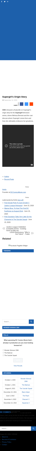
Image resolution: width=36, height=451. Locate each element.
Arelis (4, 189)
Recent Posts (9, 179)
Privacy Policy (6, 442)
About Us (5, 437)
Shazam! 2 (25, 399)
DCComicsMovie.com (18, 192)
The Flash (26, 396)
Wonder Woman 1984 (11, 350)
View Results (18, 366)
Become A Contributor (9, 439)
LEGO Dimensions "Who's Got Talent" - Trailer (20, 233)
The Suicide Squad (10, 355)
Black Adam (26, 392)
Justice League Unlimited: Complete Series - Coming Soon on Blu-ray (16, 228)
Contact (4, 444)
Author (6, 176)
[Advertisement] (18, 39)
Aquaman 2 (26, 403)
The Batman (8, 353)
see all (20, 200)
